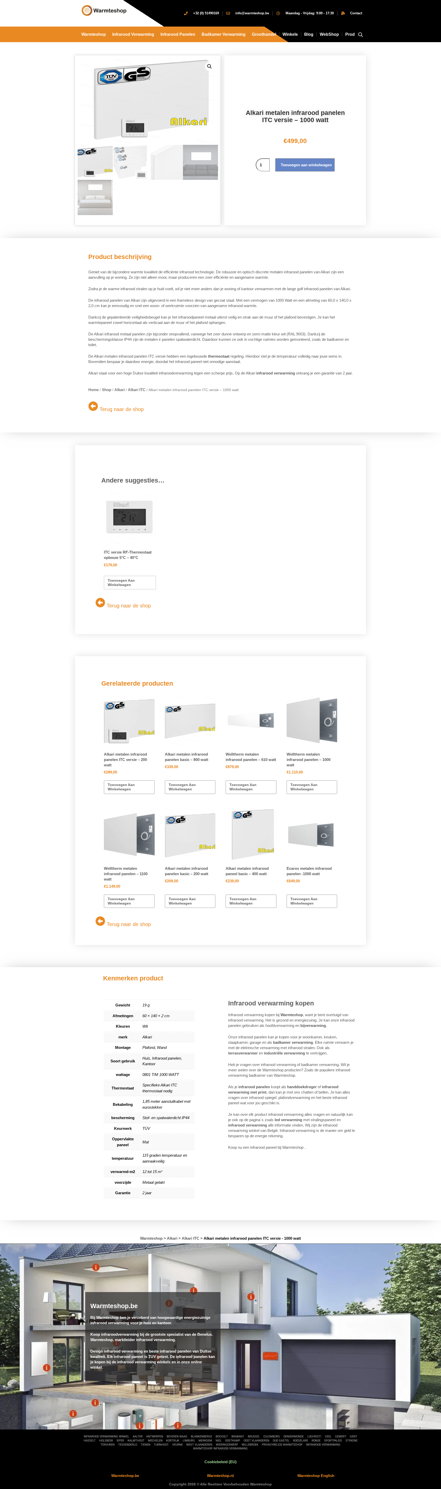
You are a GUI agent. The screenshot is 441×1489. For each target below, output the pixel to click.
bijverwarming (313, 1025)
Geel (328, 1436)
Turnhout (161, 1444)
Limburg (189, 1440)
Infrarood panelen (178, 34)
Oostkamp (232, 1440)
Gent (353, 1436)
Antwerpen (154, 1436)
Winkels (290, 34)
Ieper (120, 1440)
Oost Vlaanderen (256, 1440)
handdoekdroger (302, 1087)
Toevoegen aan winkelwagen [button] (121, 582)
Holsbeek (106, 1440)
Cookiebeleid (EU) (220, 1462)
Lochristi (314, 1436)
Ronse (316, 1440)
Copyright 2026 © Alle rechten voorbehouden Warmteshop (220, 1484)
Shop (106, 390)
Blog (308, 34)
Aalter (138, 1436)
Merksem (205, 1440)
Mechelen (155, 1440)
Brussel (254, 1436)
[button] (209, 66)
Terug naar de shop (122, 409)
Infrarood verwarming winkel (106, 1436)
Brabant (237, 1436)
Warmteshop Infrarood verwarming (220, 1448)
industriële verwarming (284, 1053)
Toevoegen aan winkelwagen (306, 165)
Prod (350, 34)
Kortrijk (172, 1440)
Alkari (119, 390)
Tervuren (108, 1444)
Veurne (177, 1444)
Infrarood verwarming (323, 1444)
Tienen (145, 1444)
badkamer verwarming (293, 1042)
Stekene (352, 1440)
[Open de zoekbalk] (360, 34)
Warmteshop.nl (220, 1475)
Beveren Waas (177, 1436)
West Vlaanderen (199, 1444)
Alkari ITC (136, 390)
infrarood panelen (254, 1087)
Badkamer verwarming (224, 34)
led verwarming (288, 1120)
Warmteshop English (315, 1475)
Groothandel (264, 34)
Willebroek (250, 1444)
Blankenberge (201, 1436)
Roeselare (300, 1440)
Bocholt (222, 1436)
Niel (219, 1440)
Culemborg (271, 1436)
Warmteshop (93, 34)
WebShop (329, 34)
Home (93, 390)
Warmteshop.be (125, 1475)
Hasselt (90, 1440)
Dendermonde (294, 1436)
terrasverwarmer (243, 1053)
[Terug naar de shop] (93, 406)
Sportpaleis (333, 1440)
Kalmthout (136, 1440)
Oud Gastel (281, 1440)
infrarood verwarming (133, 34)
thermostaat (218, 356)
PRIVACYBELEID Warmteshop (282, 1444)
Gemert (340, 1436)
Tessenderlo (127, 1444)
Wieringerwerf (227, 1444)
